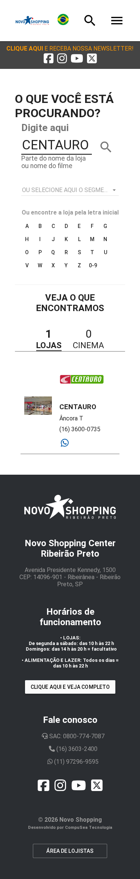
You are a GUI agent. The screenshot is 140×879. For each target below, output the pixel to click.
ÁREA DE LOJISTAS (69, 851)
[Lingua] (63, 20)
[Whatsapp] (65, 443)
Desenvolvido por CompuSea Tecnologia (70, 827)
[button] (70, 48)
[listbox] (70, 190)
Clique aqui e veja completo (70, 687)
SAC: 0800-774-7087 (76, 736)
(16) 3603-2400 (76, 748)
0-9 (93, 265)
